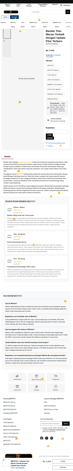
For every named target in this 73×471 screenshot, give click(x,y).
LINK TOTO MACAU (10, 437)
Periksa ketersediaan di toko (56, 143)
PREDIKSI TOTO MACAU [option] (55, 94)
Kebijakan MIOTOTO (10, 413)
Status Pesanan (36, 379)
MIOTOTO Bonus (50, 406)
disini (54, 111)
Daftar (14, 17)
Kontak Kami (17, 379)
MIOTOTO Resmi (9, 406)
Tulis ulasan (49, 56)
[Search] (67, 12)
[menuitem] (3, 22)
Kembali (36, 390)
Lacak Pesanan (29, 5)
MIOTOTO (20, 174)
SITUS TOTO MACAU (10, 433)
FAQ (45, 402)
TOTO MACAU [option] (51, 75)
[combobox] (50, 12)
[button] (7, 30)
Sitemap (47, 413)
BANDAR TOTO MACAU (11, 444)
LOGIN (49, 135)
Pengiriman (55, 379)
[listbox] (57, 82)
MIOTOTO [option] (50, 65)
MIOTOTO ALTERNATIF (11, 430)
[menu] (36, 24)
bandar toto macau (25, 162)
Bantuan (55, 4)
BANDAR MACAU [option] (52, 99)
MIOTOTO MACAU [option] (53, 70)
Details (7, 156)
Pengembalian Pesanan (43, 5)
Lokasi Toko (18, 5)
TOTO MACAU (8, 422)
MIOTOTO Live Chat (51, 409)
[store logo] (11, 12)
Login (5, 17)
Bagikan (50, 146)
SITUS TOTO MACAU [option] (54, 89)
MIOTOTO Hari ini (9, 402)
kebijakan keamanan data (57, 429)
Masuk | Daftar (7, 5)
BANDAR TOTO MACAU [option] (54, 84)
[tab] (7, 156)
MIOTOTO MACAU (9, 409)
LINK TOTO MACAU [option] (53, 80)
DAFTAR (49, 138)
